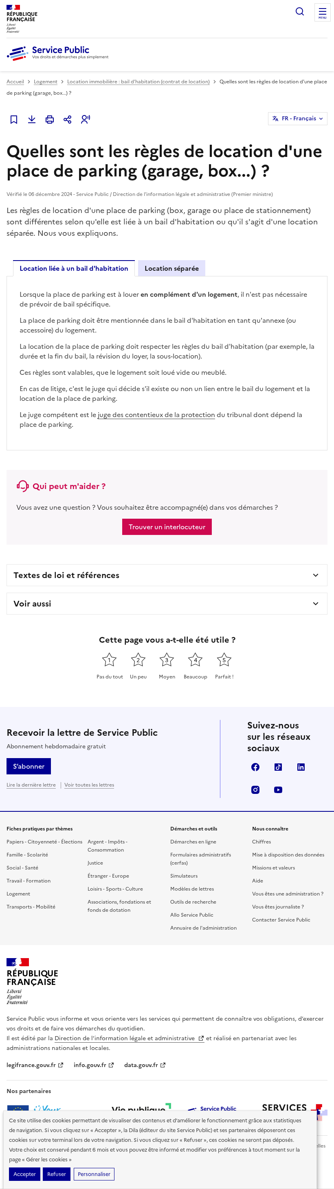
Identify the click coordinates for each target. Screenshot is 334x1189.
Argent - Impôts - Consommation (107, 846)
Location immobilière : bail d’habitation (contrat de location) (138, 81)
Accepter (24, 1174)
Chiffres (261, 842)
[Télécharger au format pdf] (31, 119)
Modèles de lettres (192, 889)
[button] (85, 119)
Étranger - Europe (108, 876)
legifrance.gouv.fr (31, 1065)
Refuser (56, 1174)
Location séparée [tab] (172, 268)
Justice (95, 863)
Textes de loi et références (66, 575)
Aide (257, 881)
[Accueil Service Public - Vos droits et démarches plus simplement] (59, 61)
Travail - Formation (29, 881)
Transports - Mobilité (31, 907)
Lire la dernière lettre (31, 785)
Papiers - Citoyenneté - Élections (44, 842)
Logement (45, 81)
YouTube (278, 790)
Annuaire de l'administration (203, 928)
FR (299, 118)
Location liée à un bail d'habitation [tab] (74, 268)
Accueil (15, 81)
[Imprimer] (49, 119)
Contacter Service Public (281, 920)
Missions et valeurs (273, 868)
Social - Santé (22, 868)
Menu (323, 18)
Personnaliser (94, 1174)
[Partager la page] (67, 119)
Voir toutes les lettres (89, 785)
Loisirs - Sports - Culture (115, 889)
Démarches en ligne (193, 842)
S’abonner (28, 766)
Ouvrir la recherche (300, 11)
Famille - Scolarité (27, 855)
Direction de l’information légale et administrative (125, 1038)
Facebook (255, 767)
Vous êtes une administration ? (287, 894)
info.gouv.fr (90, 1065)
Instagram (255, 790)
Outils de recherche (193, 902)
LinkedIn (301, 767)
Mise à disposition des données (288, 855)
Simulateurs (184, 876)
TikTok (278, 767)
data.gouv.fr (141, 1065)
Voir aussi (32, 604)
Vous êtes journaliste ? (278, 907)
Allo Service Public (191, 915)
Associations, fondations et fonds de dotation (119, 906)
